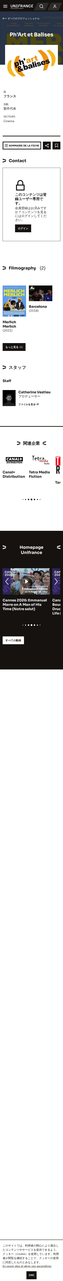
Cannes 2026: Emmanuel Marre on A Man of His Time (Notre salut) (25, 604)
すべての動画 (13, 640)
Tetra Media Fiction (39, 474)
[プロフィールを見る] (54, 6)
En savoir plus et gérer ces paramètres (27, 1266)
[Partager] (47, 145)
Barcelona (38, 306)
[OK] (31, 1275)
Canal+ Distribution (14, 474)
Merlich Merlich (9, 324)
